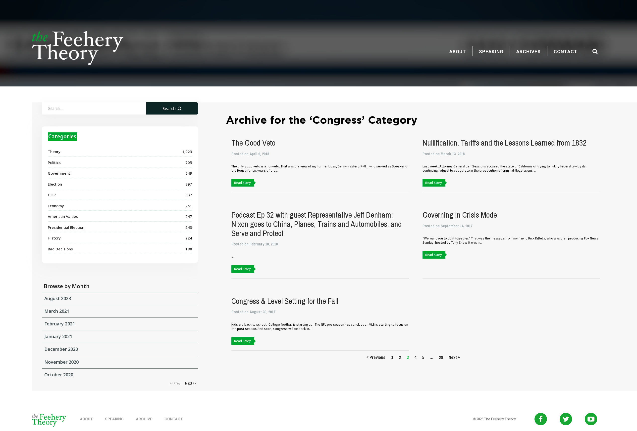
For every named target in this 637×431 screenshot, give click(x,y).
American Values (63, 216)
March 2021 (56, 311)
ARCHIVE (144, 419)
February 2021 (59, 324)
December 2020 (61, 349)
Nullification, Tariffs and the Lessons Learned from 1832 (505, 142)
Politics (54, 162)
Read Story (242, 182)
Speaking (491, 51)
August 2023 (57, 298)
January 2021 (58, 336)
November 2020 (61, 362)
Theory (54, 151)
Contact (566, 51)
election (55, 184)
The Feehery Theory (77, 49)
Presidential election (66, 227)
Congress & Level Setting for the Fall (284, 301)
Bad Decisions (60, 248)
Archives (528, 51)
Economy (56, 205)
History (54, 237)
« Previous (376, 357)
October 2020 (58, 375)
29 (441, 357)
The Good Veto (253, 142)
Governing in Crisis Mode (460, 214)
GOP (52, 194)
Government (59, 173)
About (457, 51)
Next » (454, 357)
